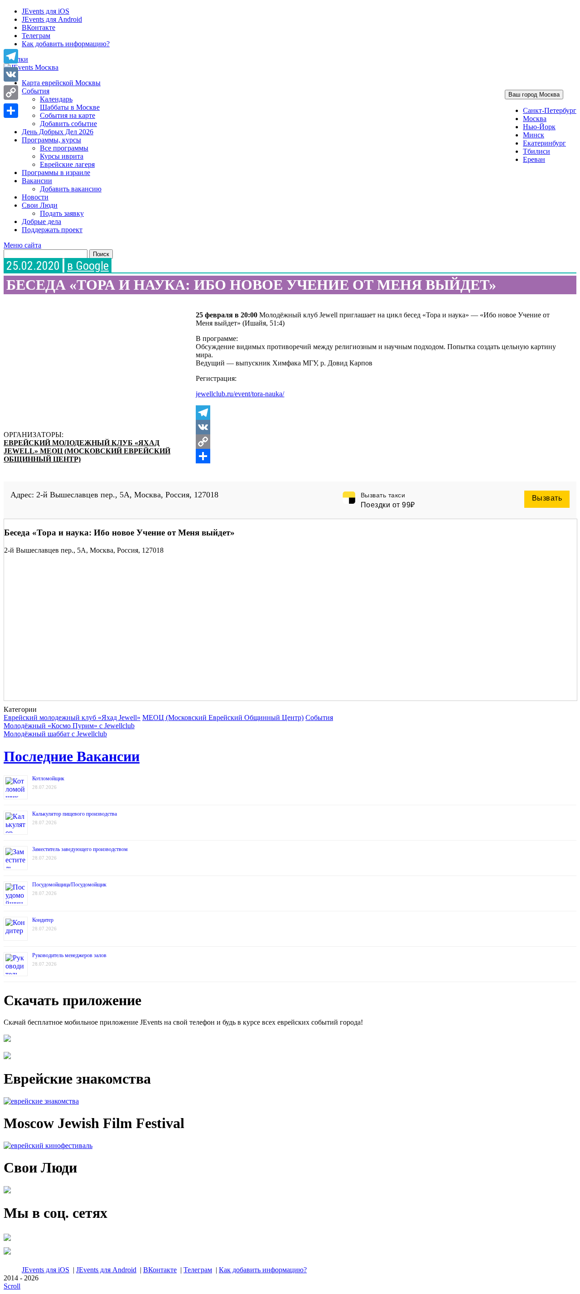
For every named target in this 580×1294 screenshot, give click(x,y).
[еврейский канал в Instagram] (7, 1254)
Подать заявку (62, 213)
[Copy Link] (379, 441)
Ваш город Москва (534, 94)
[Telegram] (379, 412)
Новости (35, 197)
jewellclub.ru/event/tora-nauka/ (240, 394)
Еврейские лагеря (67, 164)
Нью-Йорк (539, 127)
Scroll (12, 1286)
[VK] (379, 427)
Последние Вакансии (72, 756)
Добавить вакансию (71, 189)
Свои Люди (40, 205)
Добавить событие (68, 123)
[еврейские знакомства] (41, 1101)
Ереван (534, 159)
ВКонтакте (38, 27)
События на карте (67, 115)
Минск (533, 135)
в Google (88, 265)
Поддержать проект (52, 230)
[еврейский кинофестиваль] (48, 1145)
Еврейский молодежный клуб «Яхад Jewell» (72, 717)
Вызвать (547, 498)
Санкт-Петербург (549, 110)
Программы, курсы (51, 140)
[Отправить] (379, 456)
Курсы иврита (61, 156)
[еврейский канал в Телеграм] (7, 1241)
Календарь (56, 99)
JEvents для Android (52, 19)
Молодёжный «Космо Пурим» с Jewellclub (69, 726)
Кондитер (42, 920)
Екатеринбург (544, 143)
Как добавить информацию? (66, 44)
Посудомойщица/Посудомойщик (69, 884)
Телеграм (36, 35)
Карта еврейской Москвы (61, 83)
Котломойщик (48, 778)
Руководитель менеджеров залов (69, 955)
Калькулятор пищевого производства (74, 814)
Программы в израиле (56, 172)
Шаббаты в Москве (70, 107)
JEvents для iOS (45, 11)
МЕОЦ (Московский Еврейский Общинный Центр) (223, 717)
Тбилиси (536, 151)
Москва (534, 118)
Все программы (64, 148)
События (35, 91)
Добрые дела (41, 221)
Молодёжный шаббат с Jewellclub (55, 734)
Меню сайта (22, 245)
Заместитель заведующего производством (80, 849)
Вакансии (37, 181)
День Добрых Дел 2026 (57, 132)
